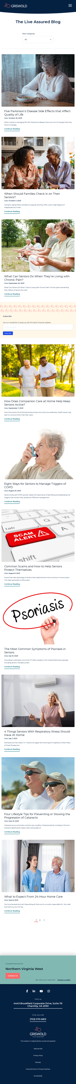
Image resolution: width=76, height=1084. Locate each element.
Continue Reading (12, 129)
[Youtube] (41, 991)
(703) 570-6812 (38, 1019)
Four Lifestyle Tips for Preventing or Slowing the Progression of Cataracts (37, 815)
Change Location (63, 980)
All (26, 40)
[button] (70, 5)
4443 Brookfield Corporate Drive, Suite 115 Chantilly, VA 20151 (38, 1004)
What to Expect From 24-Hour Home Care (33, 896)
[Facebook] (27, 991)
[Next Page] (44, 920)
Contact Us (13, 976)
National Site (38, 1049)
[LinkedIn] (34, 991)
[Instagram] (48, 991)
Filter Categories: (28, 37)
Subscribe (8, 333)
